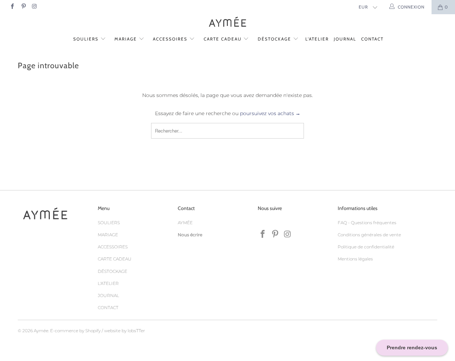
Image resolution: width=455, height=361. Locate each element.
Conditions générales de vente (369, 234)
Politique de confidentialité (366, 246)
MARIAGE (126, 39)
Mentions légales (355, 259)
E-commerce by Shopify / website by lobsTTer (97, 330)
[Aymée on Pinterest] (23, 7)
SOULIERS (86, 39)
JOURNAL (345, 39)
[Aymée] (227, 22)
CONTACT (372, 39)
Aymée (41, 330)
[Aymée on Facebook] (12, 7)
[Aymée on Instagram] (34, 7)
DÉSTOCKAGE (275, 39)
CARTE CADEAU (223, 39)
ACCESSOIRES (171, 39)
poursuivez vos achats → (270, 113)
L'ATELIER (317, 39)
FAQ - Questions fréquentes (367, 222)
